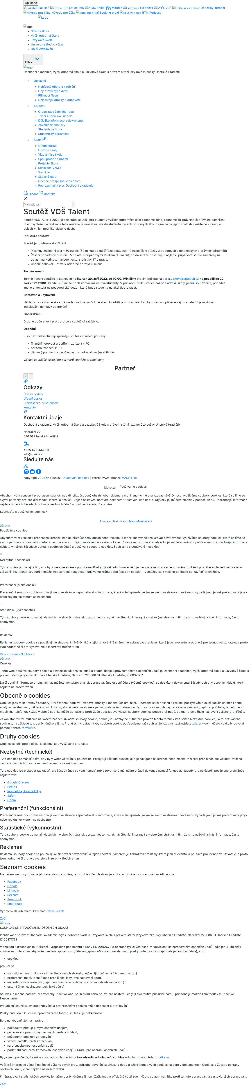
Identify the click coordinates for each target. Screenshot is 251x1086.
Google (12, 886)
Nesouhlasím (129, 521)
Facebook (14, 881)
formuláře (28, 728)
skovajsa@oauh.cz (186, 278)
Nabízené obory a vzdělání (57, 86)
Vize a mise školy (50, 154)
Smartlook (14, 899)
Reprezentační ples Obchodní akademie (65, 185)
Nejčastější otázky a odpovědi (59, 100)
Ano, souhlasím (109, 521)
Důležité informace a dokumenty (61, 120)
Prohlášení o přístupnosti (41, 403)
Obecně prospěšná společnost (59, 181)
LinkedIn (13, 890)
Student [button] (39, 106)
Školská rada (47, 176)
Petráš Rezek (55, 911)
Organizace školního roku (56, 111)
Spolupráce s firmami (53, 159)
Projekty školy (48, 163)
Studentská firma (50, 129)
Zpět (3, 918)
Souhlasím (28, 654)
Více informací (10, 654)
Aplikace (31, 3)
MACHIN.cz (129, 478)
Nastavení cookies (76, 478)
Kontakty (30, 407)
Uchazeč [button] (40, 81)
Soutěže (44, 172)
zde (194, 723)
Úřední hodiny (33, 394)
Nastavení (145, 521)
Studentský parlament (53, 134)
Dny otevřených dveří (53, 91)
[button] (129, 139)
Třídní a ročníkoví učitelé (55, 116)
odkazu (163, 1057)
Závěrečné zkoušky (51, 125)
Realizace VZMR (49, 168)
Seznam (12, 895)
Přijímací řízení (48, 95)
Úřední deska (47, 146)
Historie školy (47, 150)
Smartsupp (15, 904)
